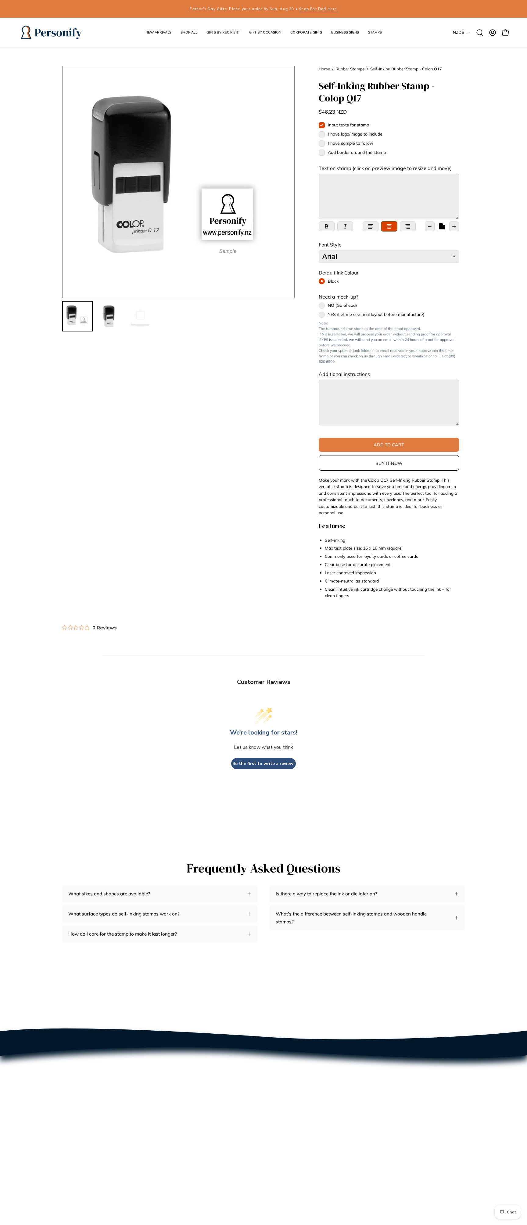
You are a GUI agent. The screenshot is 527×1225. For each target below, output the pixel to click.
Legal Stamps (159, 1120)
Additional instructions (344, 374)
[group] (263, 9)
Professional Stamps (167, 1091)
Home (324, 68)
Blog (67, 1110)
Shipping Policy (78, 1158)
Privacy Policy (77, 1139)
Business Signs (244, 1110)
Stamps (236, 1120)
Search (69, 1063)
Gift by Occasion (246, 1091)
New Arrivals (242, 1063)
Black (333, 281)
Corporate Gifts (244, 1101)
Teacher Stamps (162, 1110)
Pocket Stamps (161, 1072)
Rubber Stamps (350, 68)
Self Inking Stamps (165, 1063)
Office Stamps (160, 1101)
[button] (223, 33)
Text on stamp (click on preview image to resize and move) (385, 168)
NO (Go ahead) (342, 305)
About (68, 1082)
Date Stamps (159, 1082)
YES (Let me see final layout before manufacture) (376, 314)
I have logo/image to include (355, 134)
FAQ (67, 1101)
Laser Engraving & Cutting (90, 1129)
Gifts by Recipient (247, 1082)
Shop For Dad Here (318, 8)
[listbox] (389, 256)
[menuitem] (77, 316)
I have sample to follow (350, 143)
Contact (70, 1091)
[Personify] (51, 32)
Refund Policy (77, 1149)
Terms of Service (80, 1168)
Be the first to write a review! (263, 764)
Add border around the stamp (357, 152)
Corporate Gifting (80, 1120)
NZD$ (458, 32)
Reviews (71, 1072)
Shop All (237, 1072)
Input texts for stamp (348, 125)
